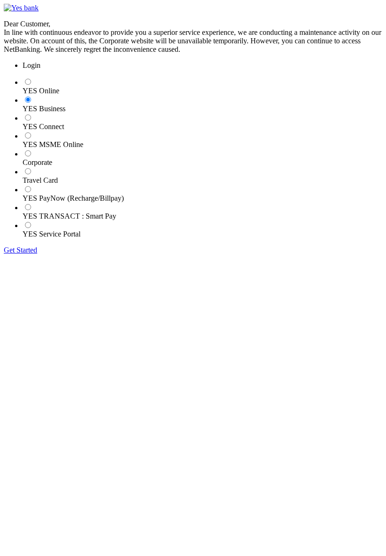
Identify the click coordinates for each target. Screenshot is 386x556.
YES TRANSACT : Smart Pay (69, 216)
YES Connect (43, 127)
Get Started (20, 250)
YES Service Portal (51, 234)
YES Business (44, 109)
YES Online (41, 91)
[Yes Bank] (21, 8)
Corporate (37, 162)
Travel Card (40, 180)
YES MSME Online (53, 144)
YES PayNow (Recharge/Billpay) (73, 198)
